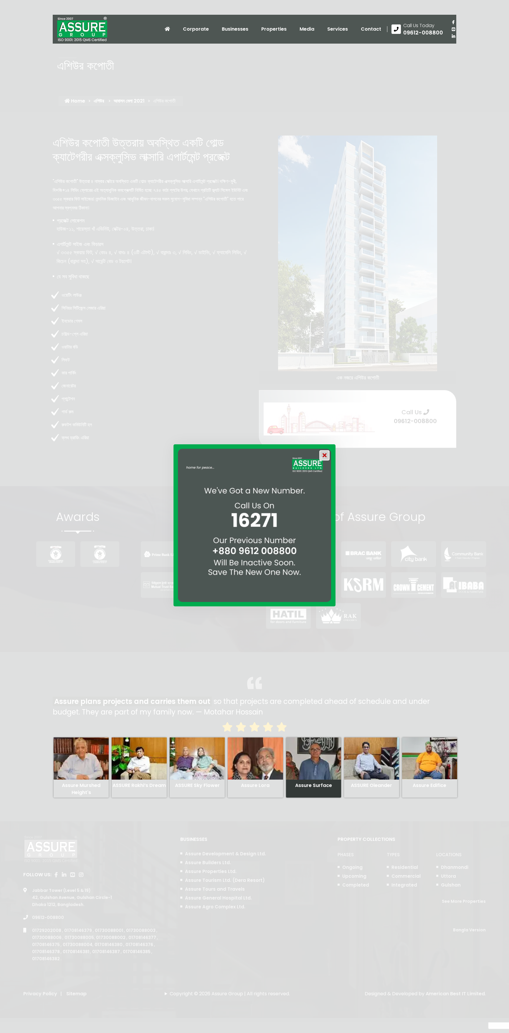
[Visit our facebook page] (453, 22)
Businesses (235, 29)
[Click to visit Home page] (167, 29)
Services (337, 29)
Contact (371, 29)
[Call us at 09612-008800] (417, 29)
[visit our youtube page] (453, 29)
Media (307, 29)
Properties (274, 29)
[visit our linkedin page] (453, 36)
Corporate (196, 29)
